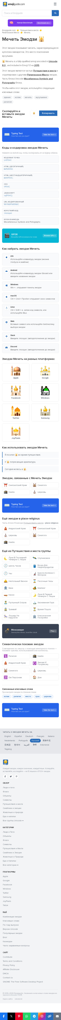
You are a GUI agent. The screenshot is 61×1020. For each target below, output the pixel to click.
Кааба (9, 492)
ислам (6, 696)
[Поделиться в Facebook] (4, 1016)
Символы (7, 800)
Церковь (39, 492)
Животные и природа (13, 812)
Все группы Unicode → (13, 820)
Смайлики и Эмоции (12, 852)
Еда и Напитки (9, 861)
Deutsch (29, 736)
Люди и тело (9, 787)
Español (18, 736)
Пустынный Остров (15, 602)
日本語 (7, 745)
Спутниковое (41, 558)
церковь (47, 696)
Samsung (7, 897)
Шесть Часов (12, 566)
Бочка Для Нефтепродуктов (43, 566)
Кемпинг (39, 588)
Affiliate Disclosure (11, 969)
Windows (7, 889)
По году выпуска (11, 925)
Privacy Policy (9, 965)
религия (8, 102)
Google (6, 880)
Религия (10, 656)
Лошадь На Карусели (11, 616)
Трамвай (10, 609)
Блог (5, 937)
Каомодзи (7, 941)
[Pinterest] (16, 776)
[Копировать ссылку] (49, 1016)
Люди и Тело (9, 832)
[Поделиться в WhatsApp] (26, 1016)
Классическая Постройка (42, 616)
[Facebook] (5, 776)
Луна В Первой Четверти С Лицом (44, 595)
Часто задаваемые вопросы (16, 945)
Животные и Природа (13, 857)
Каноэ (9, 595)
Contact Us (8, 977)
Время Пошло (42, 609)
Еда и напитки (9, 816)
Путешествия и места (29, 30)
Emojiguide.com (9, 30)
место (28, 696)
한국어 (17, 745)
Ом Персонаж (13, 677)
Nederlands (10, 740)
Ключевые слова (11, 921)
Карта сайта (7, 999)
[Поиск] (55, 13)
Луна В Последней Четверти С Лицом (15, 558)
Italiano (51, 736)
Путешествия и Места (13, 848)
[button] (30, 159)
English (8, 736)
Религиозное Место (10, 32)
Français (40, 736)
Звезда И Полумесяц (40, 663)
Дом (37, 677)
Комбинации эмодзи (12, 916)
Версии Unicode (10, 929)
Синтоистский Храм (15, 485)
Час (8, 573)
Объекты (7, 796)
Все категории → (10, 865)
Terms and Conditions (12, 961)
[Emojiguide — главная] (5, 762)
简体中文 (47, 740)
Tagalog (8, 749)
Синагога (40, 485)
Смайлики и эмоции (12, 808)
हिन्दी (34, 745)
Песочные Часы (43, 581)
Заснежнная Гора (43, 602)
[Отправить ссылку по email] (57, 1016)
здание (7, 97)
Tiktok (5, 905)
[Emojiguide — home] (14, 4)
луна (37, 696)
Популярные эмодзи (12, 933)
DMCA (6, 973)
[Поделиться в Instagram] (42, 1016)
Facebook (7, 884)
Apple (5, 876)
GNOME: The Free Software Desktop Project (23, 982)
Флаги (6, 791)
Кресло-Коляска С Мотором (44, 574)
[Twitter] (11, 776)
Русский (35, 740)
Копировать (48, 113)
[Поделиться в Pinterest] (19, 1016)
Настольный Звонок (16, 581)
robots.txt (18, 999)
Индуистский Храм (15, 528)
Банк (8, 588)
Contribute (7, 957)
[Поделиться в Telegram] (34, 1016)
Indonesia (44, 745)
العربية (26, 745)
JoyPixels (7, 901)
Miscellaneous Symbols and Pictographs (22, 222)
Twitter (6, 893)
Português (23, 740)
